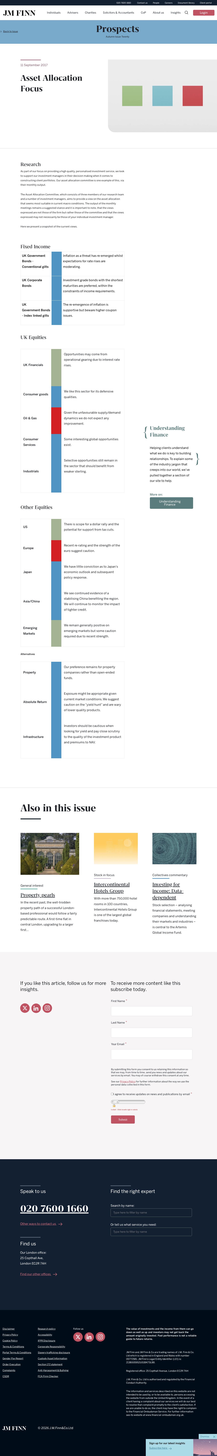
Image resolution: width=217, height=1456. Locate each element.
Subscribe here (158, 1448)
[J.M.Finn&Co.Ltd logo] (14, 1428)
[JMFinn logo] (19, 13)
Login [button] (204, 13)
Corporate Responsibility (51, 1346)
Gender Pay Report (13, 1358)
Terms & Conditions (13, 1346)
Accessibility (45, 1334)
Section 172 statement (50, 1364)
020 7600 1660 (123, 3)
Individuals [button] (54, 12)
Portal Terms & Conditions (17, 1352)
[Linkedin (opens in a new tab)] (36, 1008)
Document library (186, 3)
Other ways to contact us (38, 1224)
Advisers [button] (72, 12)
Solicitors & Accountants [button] (118, 12)
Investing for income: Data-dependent (167, 891)
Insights (176, 12)
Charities (90, 12)
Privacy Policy (127, 1081)
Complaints (9, 1370)
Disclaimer (9, 1328)
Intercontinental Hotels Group (112, 888)
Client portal (206, 3)
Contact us (142, 3)
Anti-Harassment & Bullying (53, 1370)
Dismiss (205, 1436)
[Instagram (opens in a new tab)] (47, 1008)
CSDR (6, 1376)
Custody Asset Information (52, 1358)
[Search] (186, 13)
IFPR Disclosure (46, 1340)
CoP (143, 12)
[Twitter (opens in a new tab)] (24, 1008)
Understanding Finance (170, 503)
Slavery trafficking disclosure (54, 1352)
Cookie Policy (10, 1340)
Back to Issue (10, 31)
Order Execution (12, 1364)
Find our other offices (35, 1274)
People (156, 3)
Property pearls (38, 895)
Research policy (46, 1328)
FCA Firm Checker (48, 1376)
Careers (168, 3)
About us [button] (158, 12)
